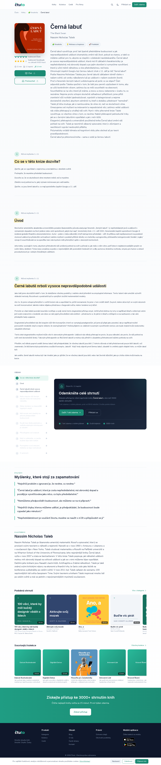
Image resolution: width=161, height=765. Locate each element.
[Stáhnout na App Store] (128, 739)
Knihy (54, 4)
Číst (30, 73)
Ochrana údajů (101, 734)
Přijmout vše (141, 761)
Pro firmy (79, 4)
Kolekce (62, 4)
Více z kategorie (138, 590)
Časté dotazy (74, 741)
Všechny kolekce (137, 645)
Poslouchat (30, 81)
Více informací (84, 761)
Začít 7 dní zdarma (70, 412)
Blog (70, 734)
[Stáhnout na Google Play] (129, 745)
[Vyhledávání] (112, 5)
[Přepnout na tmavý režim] (118, 5)
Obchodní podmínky (103, 738)
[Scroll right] (145, 614)
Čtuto (16, 12)
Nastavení (116, 761)
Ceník (71, 4)
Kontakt (72, 744)
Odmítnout (128, 761)
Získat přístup (80, 712)
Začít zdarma (139, 4)
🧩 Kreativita (33, 12)
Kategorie (45, 734)
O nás (71, 738)
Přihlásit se (126, 4)
